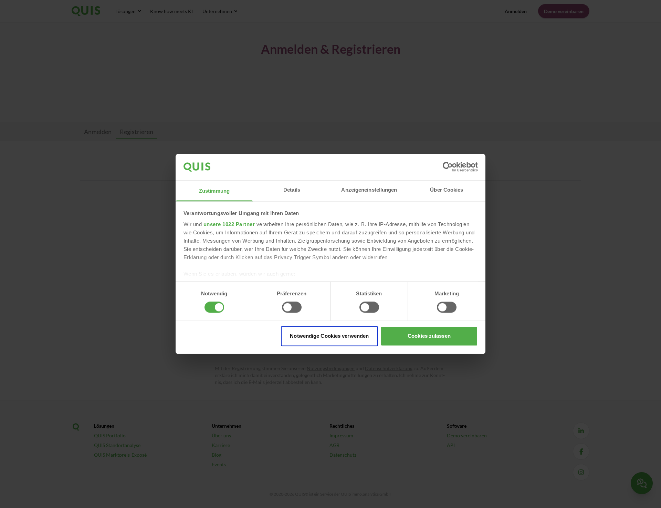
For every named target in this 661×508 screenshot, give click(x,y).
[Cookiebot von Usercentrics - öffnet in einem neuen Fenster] (448, 167)
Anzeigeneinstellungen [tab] (369, 190)
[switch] (292, 307)
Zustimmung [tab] (214, 191)
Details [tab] (291, 190)
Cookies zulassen (429, 336)
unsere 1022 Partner (229, 224)
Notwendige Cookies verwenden (329, 336)
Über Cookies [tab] (446, 190)
